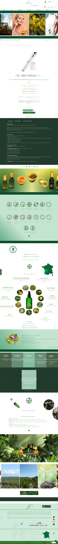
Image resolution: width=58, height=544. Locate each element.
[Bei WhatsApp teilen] (29, 116)
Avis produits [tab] (9, 174)
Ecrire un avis (41, 168)
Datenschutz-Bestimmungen (38, 542)
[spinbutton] (29, 107)
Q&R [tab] (13, 174)
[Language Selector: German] (45, 7)
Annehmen (53, 542)
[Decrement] (27, 107)
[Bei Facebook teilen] (26, 116)
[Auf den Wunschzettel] (34, 110)
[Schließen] (56, 542)
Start (7, 45)
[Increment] (30, 107)
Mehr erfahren (29, 102)
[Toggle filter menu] (50, 177)
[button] (45, 1)
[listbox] (47, 40)
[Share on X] (31, 116)
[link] (10, 121)
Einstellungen (48, 542)
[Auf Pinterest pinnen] (28, 116)
